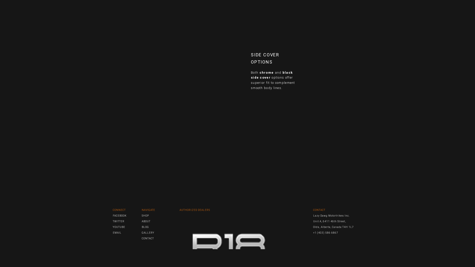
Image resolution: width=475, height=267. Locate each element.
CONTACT (148, 238)
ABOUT (146, 221)
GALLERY (148, 232)
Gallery (312, 12)
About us (256, 12)
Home (237, 12)
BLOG (145, 227)
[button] (353, 11)
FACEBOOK (120, 215)
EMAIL (117, 232)
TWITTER (118, 221)
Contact (335, 12)
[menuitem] (236, 11)
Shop (293, 12)
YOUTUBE (119, 227)
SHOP (145, 215)
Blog (277, 12)
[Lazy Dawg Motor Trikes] (132, 12)
